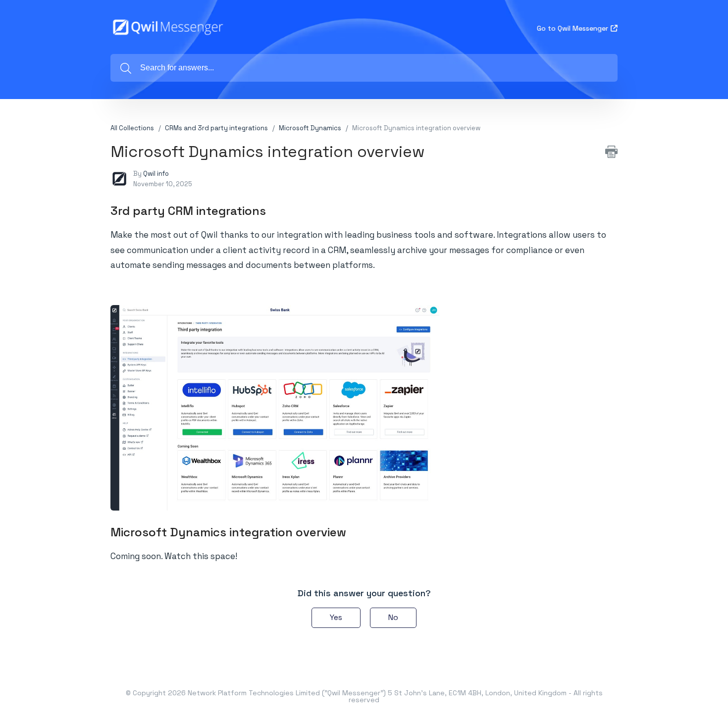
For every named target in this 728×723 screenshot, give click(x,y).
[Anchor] (274, 210)
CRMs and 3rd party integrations (216, 128)
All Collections (132, 128)
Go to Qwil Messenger (572, 28)
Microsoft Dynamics (310, 128)
